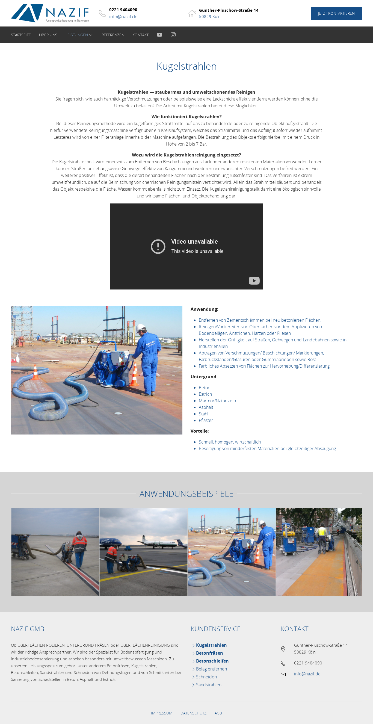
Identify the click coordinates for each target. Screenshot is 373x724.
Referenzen (113, 34)
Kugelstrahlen (211, 645)
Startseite (21, 34)
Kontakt (140, 34)
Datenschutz (193, 713)
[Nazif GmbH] (52, 13)
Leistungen (77, 34)
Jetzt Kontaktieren (336, 13)
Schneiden (206, 677)
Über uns (48, 34)
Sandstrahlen (208, 685)
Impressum (161, 713)
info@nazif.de (123, 16)
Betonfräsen (209, 653)
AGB (218, 713)
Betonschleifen (212, 661)
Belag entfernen (211, 669)
